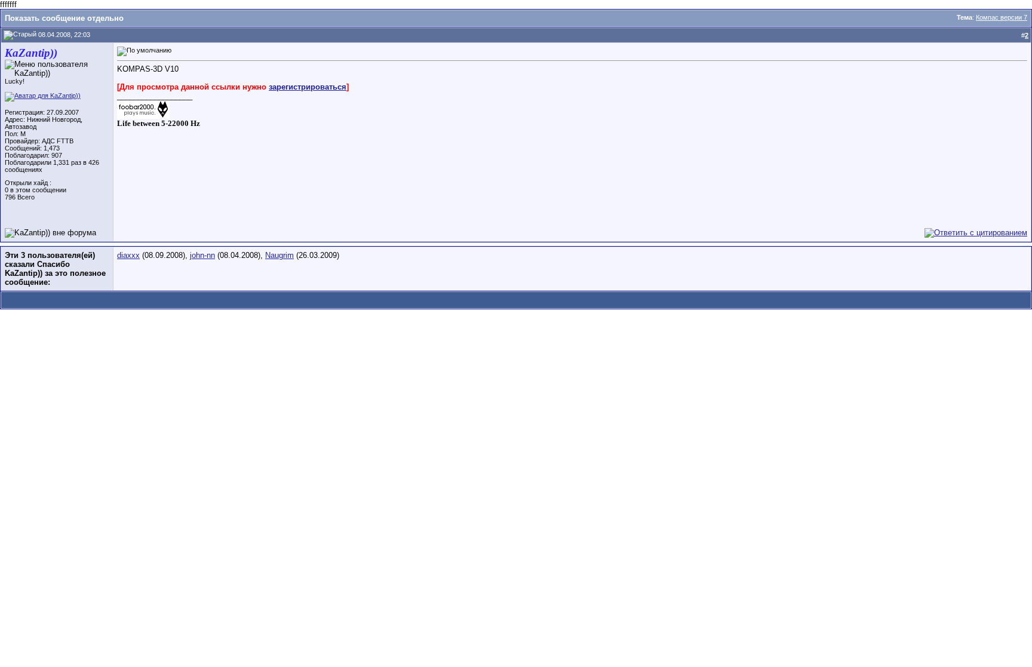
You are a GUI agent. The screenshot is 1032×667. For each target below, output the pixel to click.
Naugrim (279, 255)
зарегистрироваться (307, 86)
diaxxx (128, 255)
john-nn (202, 255)
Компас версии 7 (1001, 17)
